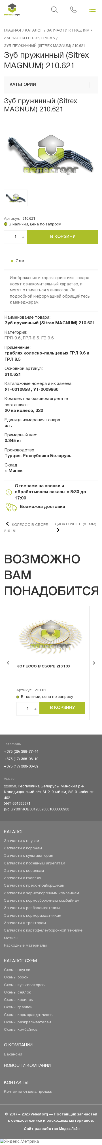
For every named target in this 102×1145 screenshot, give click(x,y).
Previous (8, 663)
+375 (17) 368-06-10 (21, 759)
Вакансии (13, 1054)
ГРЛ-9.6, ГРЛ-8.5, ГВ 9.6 (29, 338)
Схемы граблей (18, 1007)
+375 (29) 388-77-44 (21, 752)
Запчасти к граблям (22, 878)
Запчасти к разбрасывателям (32, 908)
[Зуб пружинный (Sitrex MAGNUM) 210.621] (51, 155)
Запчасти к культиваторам (29, 856)
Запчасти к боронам (23, 848)
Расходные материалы (25, 945)
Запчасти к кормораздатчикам (32, 916)
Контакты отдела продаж (28, 1092)
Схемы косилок (18, 1000)
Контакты (16, 1083)
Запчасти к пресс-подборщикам (34, 885)
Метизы (11, 938)
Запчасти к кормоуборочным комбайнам (41, 901)
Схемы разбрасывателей (27, 1022)
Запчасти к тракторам (25, 923)
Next (94, 663)
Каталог (14, 832)
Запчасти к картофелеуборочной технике (43, 930)
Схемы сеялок (17, 992)
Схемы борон (16, 977)
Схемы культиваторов (24, 985)
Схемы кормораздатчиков (28, 1015)
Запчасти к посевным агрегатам (34, 863)
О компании (18, 1045)
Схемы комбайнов (20, 1030)
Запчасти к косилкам (24, 871)
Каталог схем (20, 961)
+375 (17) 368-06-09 (21, 766)
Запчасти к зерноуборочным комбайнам (41, 893)
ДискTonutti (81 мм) (75, 524)
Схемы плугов (17, 970)
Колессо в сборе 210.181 (26, 528)
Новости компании (27, 1066)
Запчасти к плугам (21, 841)
